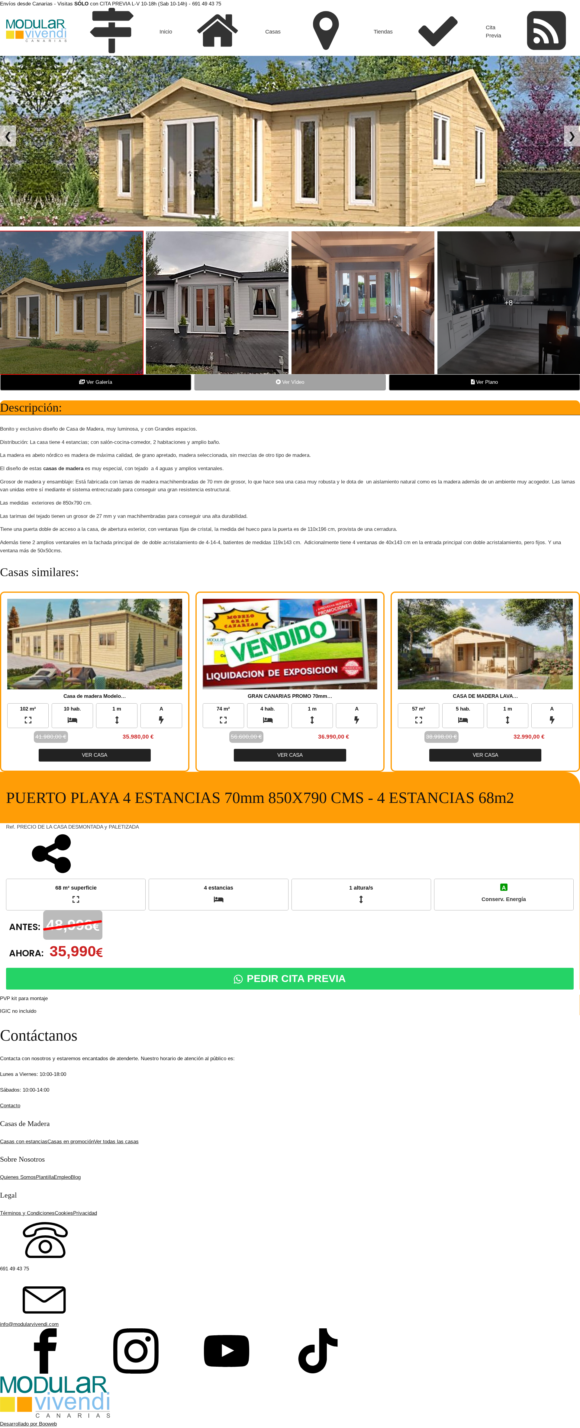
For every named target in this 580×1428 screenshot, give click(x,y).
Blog (76, 1177)
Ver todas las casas (116, 1141)
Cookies (64, 1213)
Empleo (62, 1177)
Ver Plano (486, 382)
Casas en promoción (70, 1141)
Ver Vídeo (292, 382)
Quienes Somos (18, 1177)
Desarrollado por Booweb (28, 1424)
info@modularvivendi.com (29, 1324)
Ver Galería (98, 382)
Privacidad (85, 1213)
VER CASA (94, 755)
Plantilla (45, 1177)
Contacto (10, 1106)
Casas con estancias (23, 1141)
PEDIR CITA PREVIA (295, 978)
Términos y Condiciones (27, 1213)
